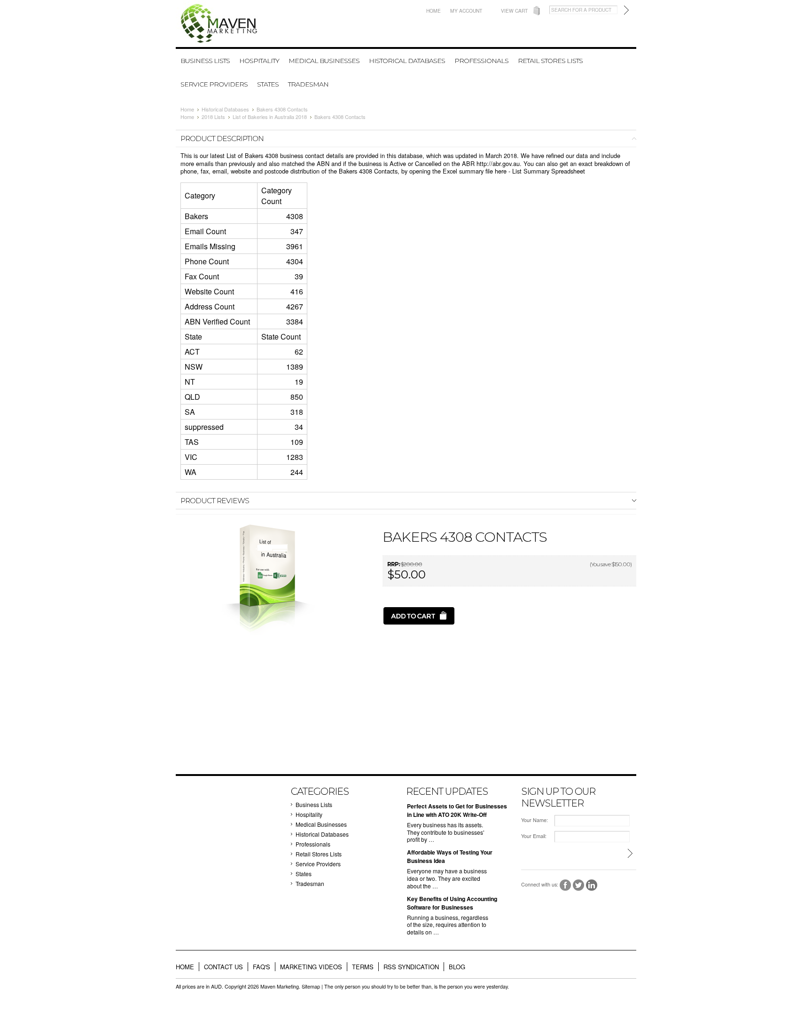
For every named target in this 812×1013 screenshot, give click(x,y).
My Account (466, 10)
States (268, 84)
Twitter (579, 885)
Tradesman (308, 84)
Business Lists (205, 60)
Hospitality (259, 60)
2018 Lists (213, 116)
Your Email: (534, 835)
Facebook (565, 885)
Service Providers (214, 84)
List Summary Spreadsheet (548, 170)
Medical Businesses (324, 60)
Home (433, 10)
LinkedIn (592, 885)
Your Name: (534, 819)
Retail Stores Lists (550, 60)
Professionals (481, 60)
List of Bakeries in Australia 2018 (270, 116)
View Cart (514, 10)
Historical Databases (407, 60)
